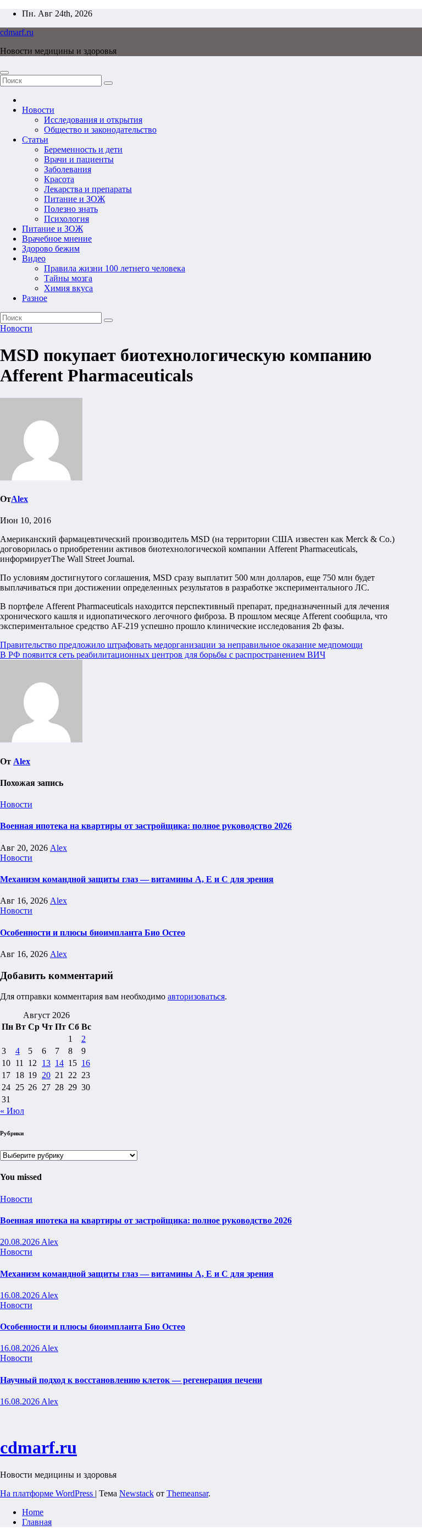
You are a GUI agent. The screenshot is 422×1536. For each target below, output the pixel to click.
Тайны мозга (68, 278)
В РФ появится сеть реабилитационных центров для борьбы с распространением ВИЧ (162, 654)
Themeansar (187, 1493)
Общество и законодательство (100, 129)
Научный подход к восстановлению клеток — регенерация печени (131, 1380)
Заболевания (67, 169)
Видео (34, 258)
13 (46, 1063)
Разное (34, 298)
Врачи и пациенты (79, 159)
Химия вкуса (68, 288)
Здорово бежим (51, 248)
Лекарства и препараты (88, 189)
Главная (37, 1522)
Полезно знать (71, 209)
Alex (19, 499)
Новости (38, 109)
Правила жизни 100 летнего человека (114, 268)
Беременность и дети (83, 149)
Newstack (136, 1493)
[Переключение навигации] (4, 72)
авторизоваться (196, 996)
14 (59, 1063)
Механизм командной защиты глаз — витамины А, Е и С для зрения (137, 879)
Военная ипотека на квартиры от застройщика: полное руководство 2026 (146, 825)
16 (85, 1063)
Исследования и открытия (93, 119)
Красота (59, 179)
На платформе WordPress (47, 1493)
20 (46, 1075)
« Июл (12, 1111)
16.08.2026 (20, 1295)
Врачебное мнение (57, 238)
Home (32, 1512)
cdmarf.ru (17, 32)
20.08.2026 (20, 1242)
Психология (66, 218)
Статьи (35, 139)
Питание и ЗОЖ (74, 199)
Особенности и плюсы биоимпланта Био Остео (92, 932)
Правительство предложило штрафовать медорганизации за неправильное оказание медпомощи (181, 644)
